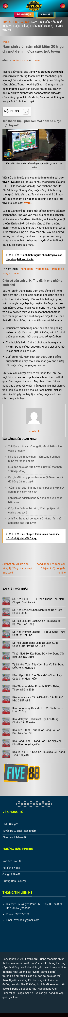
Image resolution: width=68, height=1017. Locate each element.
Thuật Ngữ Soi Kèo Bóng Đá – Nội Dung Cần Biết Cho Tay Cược (38, 655)
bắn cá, (42, 976)
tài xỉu (23, 976)
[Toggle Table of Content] (24, 112)
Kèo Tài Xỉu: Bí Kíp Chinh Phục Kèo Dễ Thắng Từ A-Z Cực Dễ (38, 753)
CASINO (24, 22)
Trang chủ (9, 22)
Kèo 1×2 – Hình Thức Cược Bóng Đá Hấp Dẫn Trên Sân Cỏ (36, 731)
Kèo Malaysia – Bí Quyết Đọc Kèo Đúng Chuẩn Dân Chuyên (35, 721)
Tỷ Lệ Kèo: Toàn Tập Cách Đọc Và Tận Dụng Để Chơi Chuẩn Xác (38, 666)
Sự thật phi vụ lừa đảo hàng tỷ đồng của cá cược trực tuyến (17, 568)
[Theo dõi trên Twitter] (25, 804)
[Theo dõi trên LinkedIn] (43, 804)
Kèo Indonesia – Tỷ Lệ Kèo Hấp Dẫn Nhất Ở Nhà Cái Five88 (37, 699)
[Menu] (62, 6)
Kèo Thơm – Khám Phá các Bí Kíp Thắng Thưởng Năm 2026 (36, 688)
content (37, 61)
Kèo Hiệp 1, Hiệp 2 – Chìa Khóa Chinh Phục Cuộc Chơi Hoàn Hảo (37, 677)
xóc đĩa (32, 976)
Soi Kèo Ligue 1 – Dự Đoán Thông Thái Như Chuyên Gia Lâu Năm (38, 600)
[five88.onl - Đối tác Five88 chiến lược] (34, 6)
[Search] (5, 6)
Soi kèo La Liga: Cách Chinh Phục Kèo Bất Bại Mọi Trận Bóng (36, 622)
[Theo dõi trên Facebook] (19, 804)
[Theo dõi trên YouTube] (49, 804)
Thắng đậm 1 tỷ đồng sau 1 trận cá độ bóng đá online (50, 568)
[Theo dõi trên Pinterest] (37, 804)
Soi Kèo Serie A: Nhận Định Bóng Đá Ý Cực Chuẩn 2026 (37, 611)
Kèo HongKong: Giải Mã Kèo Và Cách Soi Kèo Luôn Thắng (38, 710)
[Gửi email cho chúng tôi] (31, 804)
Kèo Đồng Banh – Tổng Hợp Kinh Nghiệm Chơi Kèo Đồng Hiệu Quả (36, 742)
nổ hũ (15, 976)
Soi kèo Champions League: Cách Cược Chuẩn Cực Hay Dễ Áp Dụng (35, 644)
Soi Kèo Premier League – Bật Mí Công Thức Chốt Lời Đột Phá (38, 633)
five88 (27, 203)
